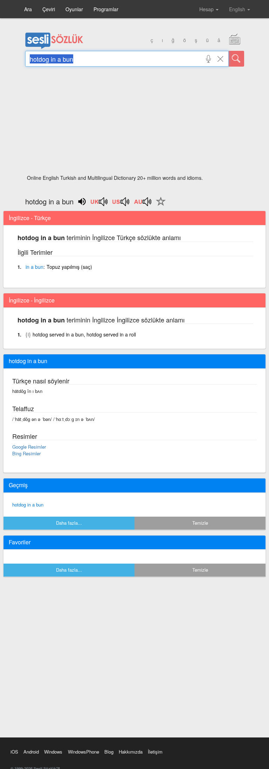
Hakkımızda (131, 751)
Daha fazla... (69, 522)
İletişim (155, 751)
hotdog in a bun (27, 504)
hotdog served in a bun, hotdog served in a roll (84, 334)
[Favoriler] (159, 205)
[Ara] (236, 59)
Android (31, 751)
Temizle (200, 522)
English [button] (238, 9)
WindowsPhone (83, 751)
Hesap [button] (207, 9)
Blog (108, 751)
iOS (14, 751)
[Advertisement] (134, 123)
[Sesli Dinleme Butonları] (99, 203)
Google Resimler (29, 446)
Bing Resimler (26, 453)
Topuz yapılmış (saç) (69, 266)
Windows (53, 751)
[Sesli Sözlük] (54, 47)
